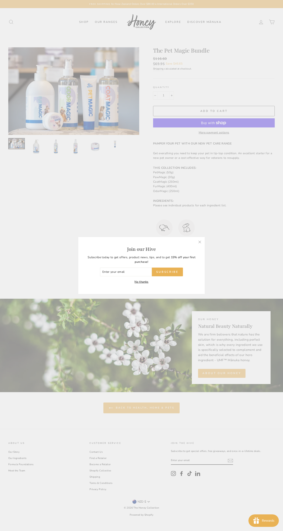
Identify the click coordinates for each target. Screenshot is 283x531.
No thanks (141, 282)
